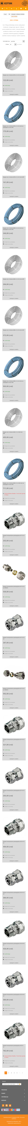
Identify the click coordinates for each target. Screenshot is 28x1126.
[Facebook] (3, 1105)
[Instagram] (6, 1105)
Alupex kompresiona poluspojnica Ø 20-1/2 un (13, 893)
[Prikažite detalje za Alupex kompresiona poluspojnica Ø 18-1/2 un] (14, 776)
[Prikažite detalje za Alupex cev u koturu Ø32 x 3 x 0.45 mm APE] (14, 418)
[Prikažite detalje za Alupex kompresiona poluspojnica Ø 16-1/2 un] (14, 623)
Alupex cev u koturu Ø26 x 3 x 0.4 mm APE (13, 330)
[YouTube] (10, 1105)
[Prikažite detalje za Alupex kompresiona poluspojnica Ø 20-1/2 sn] (14, 827)
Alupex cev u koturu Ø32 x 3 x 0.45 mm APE (12, 432)
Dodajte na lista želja (8, 91)
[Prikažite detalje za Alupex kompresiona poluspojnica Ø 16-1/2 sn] (14, 521)
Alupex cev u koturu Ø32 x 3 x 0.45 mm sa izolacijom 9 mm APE (13, 483)
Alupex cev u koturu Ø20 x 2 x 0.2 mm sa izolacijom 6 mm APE (13, 228)
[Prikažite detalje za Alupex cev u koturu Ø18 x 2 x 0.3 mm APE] (14, 163)
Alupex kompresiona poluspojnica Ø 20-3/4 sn (13, 944)
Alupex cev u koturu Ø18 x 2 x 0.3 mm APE (13, 177)
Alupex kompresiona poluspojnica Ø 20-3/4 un (13, 995)
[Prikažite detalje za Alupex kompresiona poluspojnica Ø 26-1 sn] (14, 1031)
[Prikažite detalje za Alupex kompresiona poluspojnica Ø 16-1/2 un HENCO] (14, 674)
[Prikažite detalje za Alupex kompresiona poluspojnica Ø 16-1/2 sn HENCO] (14, 572)
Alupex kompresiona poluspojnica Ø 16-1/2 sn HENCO (13, 587)
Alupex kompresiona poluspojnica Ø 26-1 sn (13, 1046)
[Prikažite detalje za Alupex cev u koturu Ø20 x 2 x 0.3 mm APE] (14, 265)
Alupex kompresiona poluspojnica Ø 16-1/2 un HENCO (13, 689)
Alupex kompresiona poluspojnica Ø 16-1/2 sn (13, 536)
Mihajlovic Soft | (17, 1121)
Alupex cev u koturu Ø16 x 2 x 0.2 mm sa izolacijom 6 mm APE (13, 126)
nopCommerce (17, 1123)
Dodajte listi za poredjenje (9, 89)
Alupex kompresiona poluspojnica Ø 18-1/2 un (13, 791)
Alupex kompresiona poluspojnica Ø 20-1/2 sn (13, 842)
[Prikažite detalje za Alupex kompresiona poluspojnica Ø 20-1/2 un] (14, 878)
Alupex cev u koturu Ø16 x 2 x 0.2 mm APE (13, 75)
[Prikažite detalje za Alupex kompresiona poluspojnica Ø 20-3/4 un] (14, 980)
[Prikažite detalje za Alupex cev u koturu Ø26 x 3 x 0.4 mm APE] (14, 316)
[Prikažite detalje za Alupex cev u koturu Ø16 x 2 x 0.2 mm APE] (14, 61)
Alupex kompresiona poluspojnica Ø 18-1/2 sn (13, 740)
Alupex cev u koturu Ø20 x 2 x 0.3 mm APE (13, 279)
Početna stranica (9, 14)
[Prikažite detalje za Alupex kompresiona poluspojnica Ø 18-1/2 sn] (14, 725)
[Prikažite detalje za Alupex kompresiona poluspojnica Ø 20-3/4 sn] (14, 929)
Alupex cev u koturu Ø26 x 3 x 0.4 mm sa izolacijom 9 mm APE (13, 381)
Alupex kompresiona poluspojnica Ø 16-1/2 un (13, 638)
